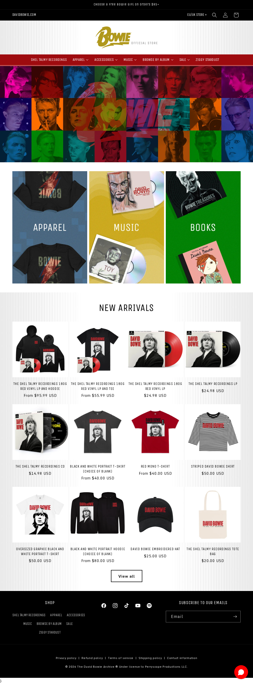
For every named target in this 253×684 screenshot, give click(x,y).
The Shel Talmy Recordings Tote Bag (213, 551)
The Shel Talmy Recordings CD (40, 466)
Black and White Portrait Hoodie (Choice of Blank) (97, 551)
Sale (69, 624)
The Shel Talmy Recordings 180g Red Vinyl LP (155, 386)
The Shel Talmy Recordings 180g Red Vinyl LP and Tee (98, 386)
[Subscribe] (235, 616)
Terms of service (120, 658)
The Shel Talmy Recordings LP (213, 383)
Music (27, 624)
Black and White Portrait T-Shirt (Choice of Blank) (97, 468)
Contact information (182, 658)
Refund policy (92, 658)
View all (126, 576)
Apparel (56, 615)
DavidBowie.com (24, 15)
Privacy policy (66, 658)
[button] (214, 15)
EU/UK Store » (197, 15)
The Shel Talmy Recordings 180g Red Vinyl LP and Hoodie (40, 386)
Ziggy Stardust (50, 632)
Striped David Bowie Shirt (213, 466)
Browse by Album (49, 624)
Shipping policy (150, 658)
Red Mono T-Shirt (155, 466)
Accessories (76, 615)
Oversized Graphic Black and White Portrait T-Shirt (40, 551)
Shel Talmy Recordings (28, 615)
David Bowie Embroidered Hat (155, 549)
